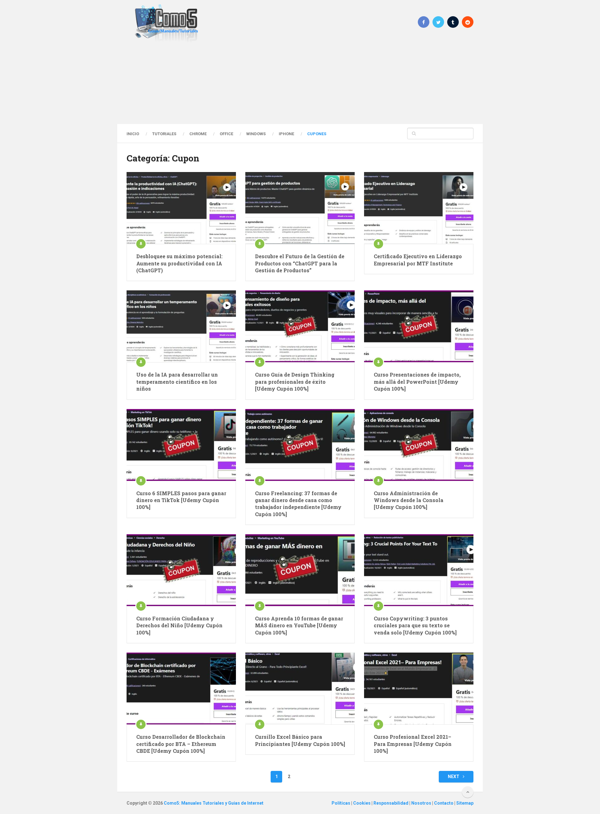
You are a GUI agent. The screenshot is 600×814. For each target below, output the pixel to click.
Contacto (444, 803)
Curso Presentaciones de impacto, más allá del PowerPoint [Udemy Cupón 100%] (417, 381)
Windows (256, 133)
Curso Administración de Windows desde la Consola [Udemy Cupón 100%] (408, 500)
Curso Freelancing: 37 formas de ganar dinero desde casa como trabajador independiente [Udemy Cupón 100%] (298, 503)
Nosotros (421, 803)
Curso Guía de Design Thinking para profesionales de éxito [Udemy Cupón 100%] (294, 381)
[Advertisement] (300, 83)
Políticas (341, 803)
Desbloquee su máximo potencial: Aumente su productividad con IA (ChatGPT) (179, 263)
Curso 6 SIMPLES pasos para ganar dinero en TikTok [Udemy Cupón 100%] (181, 500)
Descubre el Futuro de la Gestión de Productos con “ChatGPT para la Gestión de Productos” (299, 263)
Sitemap (464, 803)
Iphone (286, 133)
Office (226, 133)
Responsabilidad (391, 803)
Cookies (362, 803)
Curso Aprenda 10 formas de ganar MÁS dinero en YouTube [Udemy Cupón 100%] (299, 625)
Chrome (198, 133)
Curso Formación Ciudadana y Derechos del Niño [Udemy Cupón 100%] (179, 625)
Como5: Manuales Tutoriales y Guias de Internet (213, 803)
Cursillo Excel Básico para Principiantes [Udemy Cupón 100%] (300, 740)
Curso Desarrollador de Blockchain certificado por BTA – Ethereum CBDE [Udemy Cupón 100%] (180, 743)
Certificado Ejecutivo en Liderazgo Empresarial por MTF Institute (418, 259)
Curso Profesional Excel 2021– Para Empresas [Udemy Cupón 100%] (413, 743)
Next (454, 776)
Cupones (316, 133)
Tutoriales (164, 133)
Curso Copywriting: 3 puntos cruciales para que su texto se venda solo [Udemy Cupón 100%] (415, 625)
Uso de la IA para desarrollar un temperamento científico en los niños (177, 381)
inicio (133, 133)
